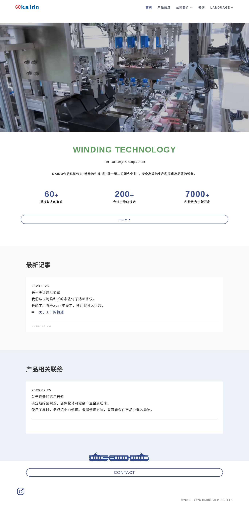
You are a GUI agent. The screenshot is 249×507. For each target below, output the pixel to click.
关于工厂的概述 (51, 312)
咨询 (201, 7)
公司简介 (182, 7)
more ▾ (124, 219)
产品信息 (163, 7)
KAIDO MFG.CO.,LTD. (218, 500)
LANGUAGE (220, 7)
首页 (149, 7)
